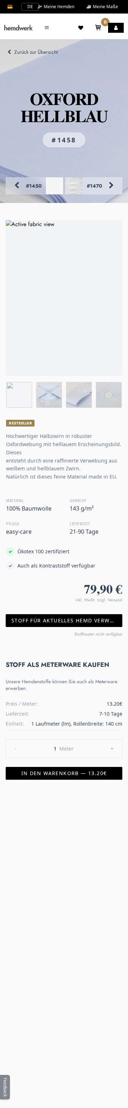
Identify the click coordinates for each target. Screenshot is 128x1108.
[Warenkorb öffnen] (98, 27)
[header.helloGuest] (116, 28)
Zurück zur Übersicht (36, 52)
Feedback (5, 1087)
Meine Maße (105, 7)
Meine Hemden (58, 7)
